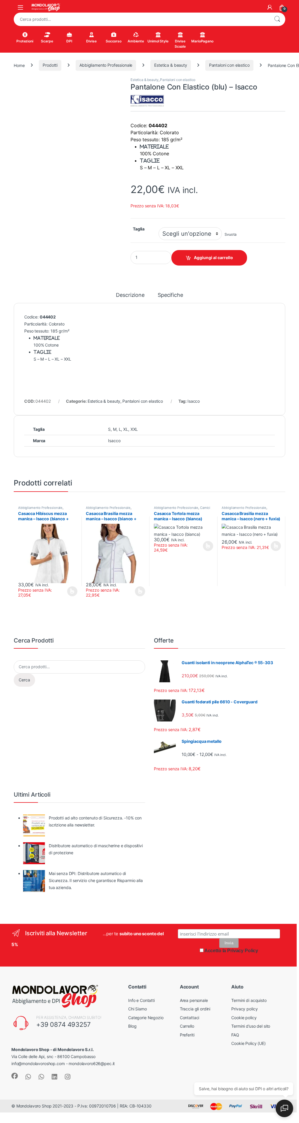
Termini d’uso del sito (250, 1026)
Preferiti (187, 1034)
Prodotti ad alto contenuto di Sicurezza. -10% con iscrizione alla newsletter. (95, 821)
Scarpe (47, 41)
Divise (91, 41)
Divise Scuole (180, 44)
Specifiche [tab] (170, 295)
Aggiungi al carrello (213, 257)
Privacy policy (244, 1008)
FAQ (235, 1034)
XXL (134, 429)
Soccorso (113, 41)
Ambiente (136, 41)
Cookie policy (243, 1017)
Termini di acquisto (248, 1000)
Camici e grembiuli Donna (182, 509)
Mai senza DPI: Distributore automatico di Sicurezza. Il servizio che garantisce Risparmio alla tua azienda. (96, 880)
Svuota (231, 234)
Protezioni (24, 41)
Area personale (194, 1000)
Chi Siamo (137, 1008)
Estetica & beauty (170, 65)
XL (125, 429)
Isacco (193, 401)
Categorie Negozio (146, 1017)
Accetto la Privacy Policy (231, 950)
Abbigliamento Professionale (105, 65)
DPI (69, 41)
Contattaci (189, 1017)
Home (19, 65)
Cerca (277, 19)
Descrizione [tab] (130, 295)
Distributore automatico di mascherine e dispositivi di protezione (96, 849)
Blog (132, 1026)
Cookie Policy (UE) (248, 1043)
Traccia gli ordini (195, 1008)
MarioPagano (202, 41)
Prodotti (50, 65)
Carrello (187, 1026)
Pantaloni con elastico (229, 65)
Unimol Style (157, 41)
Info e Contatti (141, 1000)
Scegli (71, 591)
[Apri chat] (284, 1108)
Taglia (139, 228)
